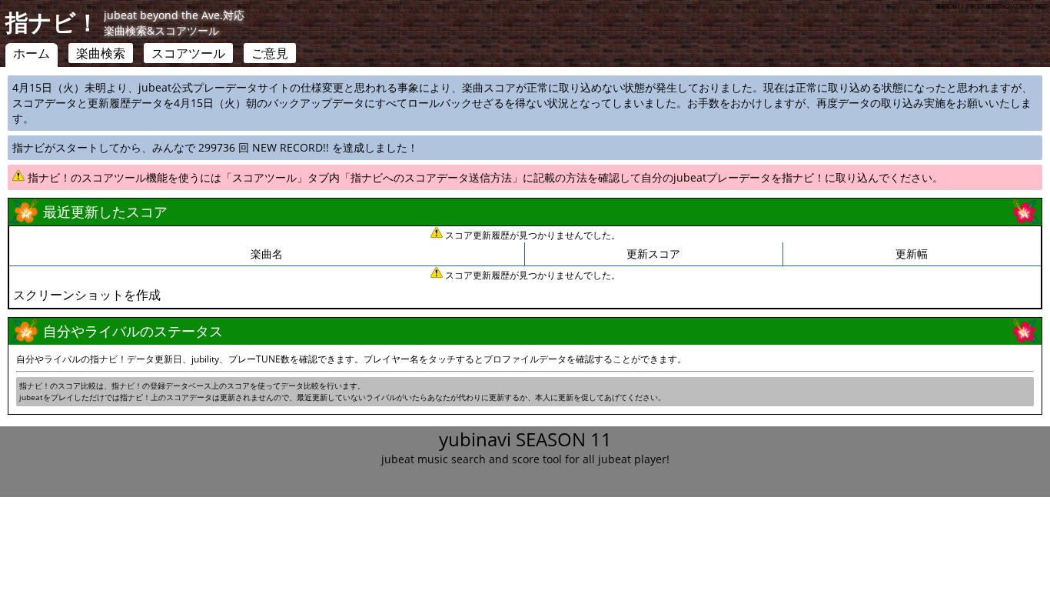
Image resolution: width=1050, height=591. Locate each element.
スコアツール (188, 53)
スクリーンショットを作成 (87, 294)
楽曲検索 (100, 53)
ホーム (31, 53)
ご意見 (269, 53)
